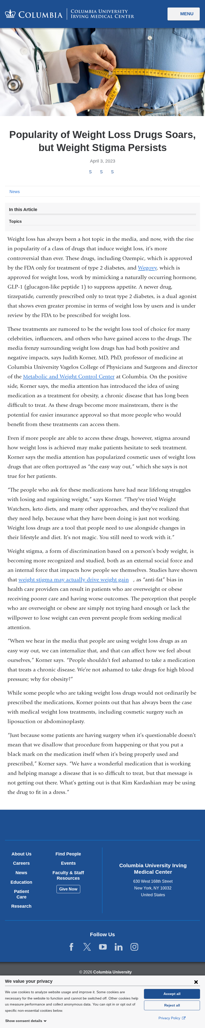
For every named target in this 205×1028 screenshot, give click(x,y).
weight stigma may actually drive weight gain (75, 579)
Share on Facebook (90, 172)
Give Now (68, 889)
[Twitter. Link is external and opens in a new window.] (87, 947)
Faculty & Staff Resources (68, 875)
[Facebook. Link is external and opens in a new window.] (71, 947)
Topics (15, 221)
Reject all (172, 1005)
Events (68, 863)
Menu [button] (187, 13)
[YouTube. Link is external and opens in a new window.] (103, 947)
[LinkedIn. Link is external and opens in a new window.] (118, 947)
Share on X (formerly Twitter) (101, 172)
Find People (68, 853)
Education (21, 882)
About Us (22, 853)
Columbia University (112, 972)
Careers (21, 863)
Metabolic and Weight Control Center (68, 376)
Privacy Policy (169, 1018)
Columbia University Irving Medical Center (70, 824)
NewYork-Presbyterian (134, 825)
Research (21, 906)
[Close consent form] (196, 982)
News (15, 192)
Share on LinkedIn (112, 172)
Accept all (172, 994)
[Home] (69, 14)
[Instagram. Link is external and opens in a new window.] (134, 947)
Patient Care (21, 894)
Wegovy (147, 268)
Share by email (119, 172)
